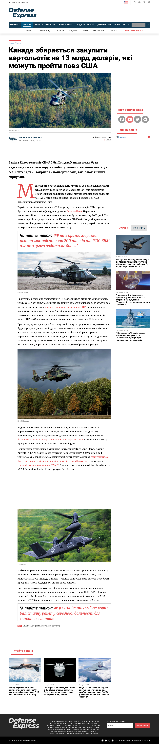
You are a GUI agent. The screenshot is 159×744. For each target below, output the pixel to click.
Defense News (74, 211)
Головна (12, 43)
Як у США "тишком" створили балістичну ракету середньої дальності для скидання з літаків (65, 613)
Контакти (114, 31)
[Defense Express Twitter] (144, 2)
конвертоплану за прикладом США (65, 307)
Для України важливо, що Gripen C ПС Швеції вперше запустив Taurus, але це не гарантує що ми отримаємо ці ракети (59, 691)
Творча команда (44, 31)
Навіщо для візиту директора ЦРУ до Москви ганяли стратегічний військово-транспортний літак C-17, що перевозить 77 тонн (132, 263)
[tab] (123, 228)
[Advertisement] (100, 13)
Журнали (60, 31)
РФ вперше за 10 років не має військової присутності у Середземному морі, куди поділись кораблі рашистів (130, 336)
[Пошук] (148, 25)
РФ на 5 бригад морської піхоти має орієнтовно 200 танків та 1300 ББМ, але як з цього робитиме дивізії (65, 240)
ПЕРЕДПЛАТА (136, 740)
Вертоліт (55, 626)
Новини (18, 43)
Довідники (73, 31)
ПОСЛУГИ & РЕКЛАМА (122, 740)
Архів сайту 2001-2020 (134, 31)
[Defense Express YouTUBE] (139, 2)
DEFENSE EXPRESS (30, 137)
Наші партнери (98, 31)
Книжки (85, 31)
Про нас (29, 31)
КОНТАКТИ (146, 740)
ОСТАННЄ (123, 228)
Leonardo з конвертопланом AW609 (38, 465)
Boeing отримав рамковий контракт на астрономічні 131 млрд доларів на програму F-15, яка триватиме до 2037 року (24, 691)
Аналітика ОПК (29, 626)
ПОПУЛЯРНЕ (139, 228)
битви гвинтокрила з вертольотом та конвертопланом (50, 439)
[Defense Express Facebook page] (134, 2)
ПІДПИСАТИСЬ (142, 726)
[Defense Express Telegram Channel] (149, 2)
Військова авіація (43, 626)
